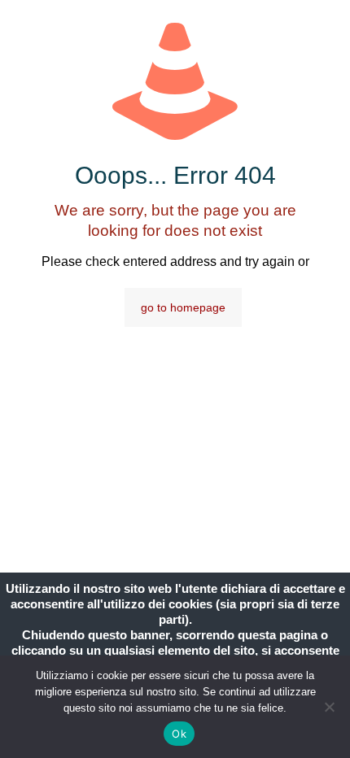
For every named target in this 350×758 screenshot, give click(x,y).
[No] (330, 707)
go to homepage (183, 307)
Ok (179, 733)
